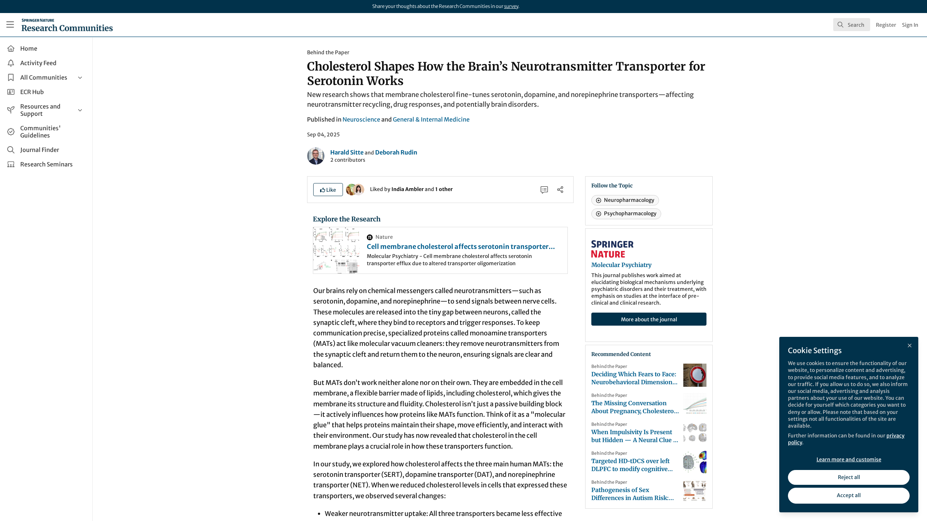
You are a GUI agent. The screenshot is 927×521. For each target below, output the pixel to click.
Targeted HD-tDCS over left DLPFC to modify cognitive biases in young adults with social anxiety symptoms (630, 465)
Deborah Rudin (396, 152)
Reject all (849, 477)
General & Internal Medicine (431, 119)
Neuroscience (361, 119)
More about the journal (649, 319)
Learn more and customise (849, 459)
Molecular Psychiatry (621, 264)
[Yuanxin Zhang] (358, 188)
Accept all (849, 495)
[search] (851, 24)
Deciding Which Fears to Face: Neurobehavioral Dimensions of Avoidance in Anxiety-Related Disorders (633, 378)
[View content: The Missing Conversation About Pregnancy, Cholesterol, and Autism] (694, 404)
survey (511, 6)
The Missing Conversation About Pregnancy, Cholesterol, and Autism (634, 407)
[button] (328, 189)
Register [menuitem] (886, 25)
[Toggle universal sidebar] (10, 24)
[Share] (560, 189)
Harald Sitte (347, 152)
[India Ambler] (351, 188)
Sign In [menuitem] (910, 25)
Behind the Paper (328, 52)
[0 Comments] (544, 189)
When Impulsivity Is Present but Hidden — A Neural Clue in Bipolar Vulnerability (635, 436)
